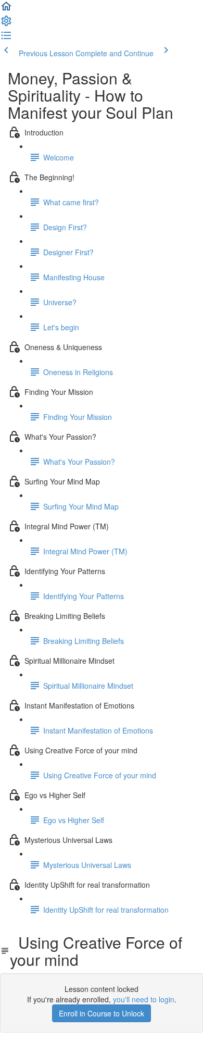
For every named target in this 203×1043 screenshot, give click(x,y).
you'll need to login (143, 999)
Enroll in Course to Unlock (101, 1013)
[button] (6, 9)
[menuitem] (6, 24)
